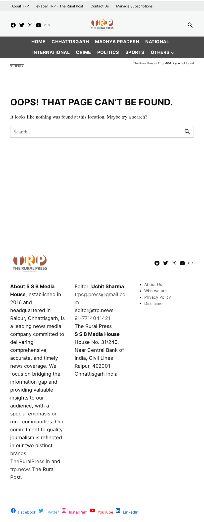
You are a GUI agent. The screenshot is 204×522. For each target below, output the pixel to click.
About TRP (20, 6)
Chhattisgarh (70, 41)
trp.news (20, 469)
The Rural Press (144, 63)
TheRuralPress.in (30, 461)
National (157, 41)
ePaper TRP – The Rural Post (59, 6)
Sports (135, 52)
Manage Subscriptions (134, 6)
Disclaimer (154, 303)
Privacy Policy (157, 297)
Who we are (155, 290)
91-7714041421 (92, 318)
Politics (108, 52)
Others (160, 52)
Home (38, 41)
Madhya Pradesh (117, 41)
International (51, 52)
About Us (153, 284)
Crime (83, 52)
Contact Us (100, 6)
